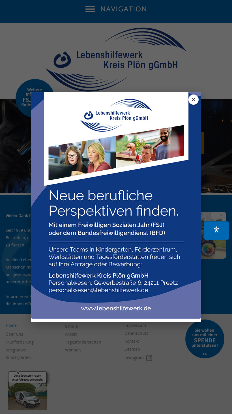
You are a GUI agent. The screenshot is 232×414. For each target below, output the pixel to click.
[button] (216, 230)
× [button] (194, 99)
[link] (116, 205)
